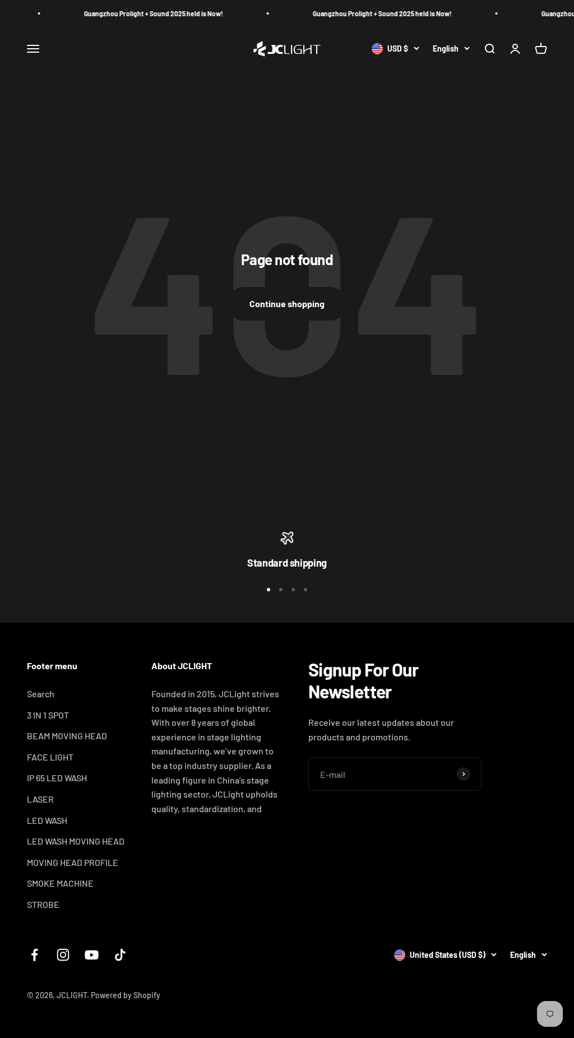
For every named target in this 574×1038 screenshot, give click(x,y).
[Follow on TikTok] (120, 954)
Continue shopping (287, 303)
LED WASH (47, 820)
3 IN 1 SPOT (48, 715)
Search (40, 693)
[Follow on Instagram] (63, 954)
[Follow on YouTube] (91, 954)
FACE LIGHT (50, 757)
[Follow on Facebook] (34, 954)
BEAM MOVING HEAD (67, 735)
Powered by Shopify (125, 995)
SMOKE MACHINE (60, 883)
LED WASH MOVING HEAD (75, 841)
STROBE (43, 904)
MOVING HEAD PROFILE (72, 862)
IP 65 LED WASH (57, 777)
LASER (40, 799)
